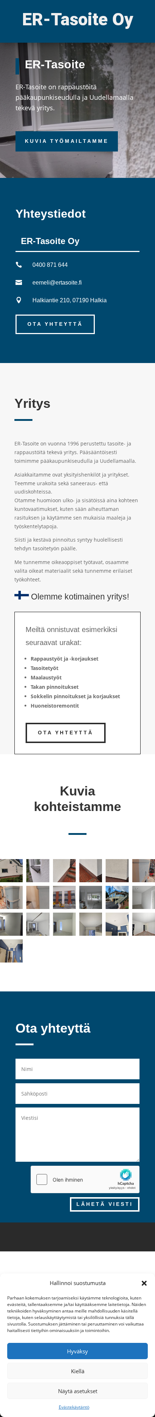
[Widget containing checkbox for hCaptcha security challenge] (85, 1179)
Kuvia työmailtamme (66, 141)
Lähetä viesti (104, 1204)
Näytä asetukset (77, 1391)
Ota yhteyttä (55, 324)
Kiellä (77, 1371)
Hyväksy (77, 1351)
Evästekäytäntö (74, 1407)
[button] (144, 1283)
